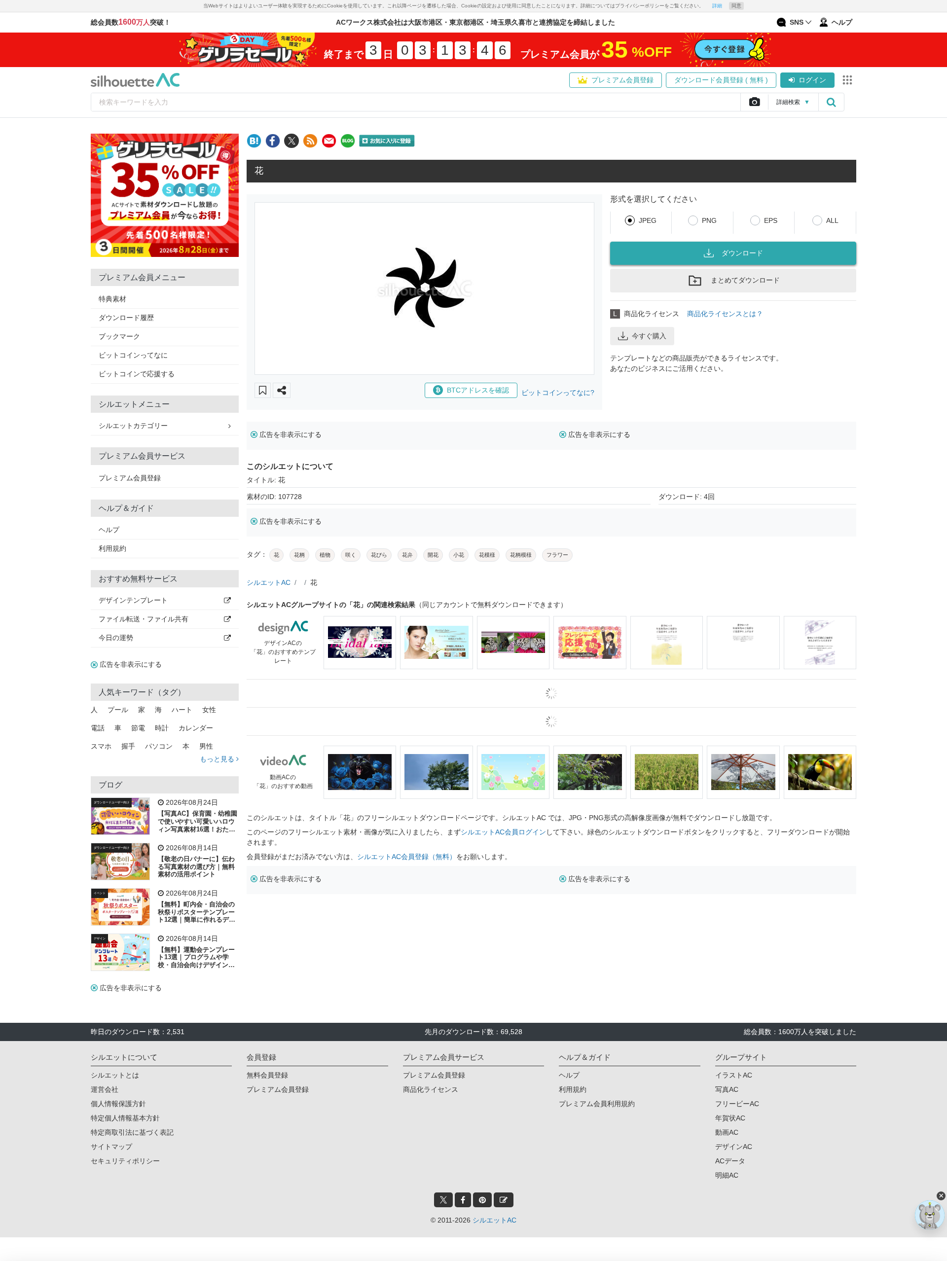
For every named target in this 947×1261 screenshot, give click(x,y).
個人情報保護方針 (118, 1104)
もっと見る (218, 759)
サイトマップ (111, 1147)
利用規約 (112, 548)
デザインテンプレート (133, 600)
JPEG (647, 220)
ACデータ (730, 1161)
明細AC (726, 1175)
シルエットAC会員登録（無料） (406, 857)
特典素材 (112, 299)
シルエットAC (269, 582)
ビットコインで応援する (137, 374)
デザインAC (733, 1147)
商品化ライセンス (430, 1089)
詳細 (717, 5)
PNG (709, 220)
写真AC (726, 1089)
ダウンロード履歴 (126, 318)
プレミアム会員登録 (622, 80)
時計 (162, 728)
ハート (182, 710)
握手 (128, 746)
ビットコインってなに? (557, 392)
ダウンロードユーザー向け (111, 802)
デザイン (100, 938)
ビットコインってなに (133, 355)
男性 (206, 746)
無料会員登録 (267, 1075)
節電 (138, 728)
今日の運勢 (116, 638)
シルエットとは (115, 1075)
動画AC (726, 1132)
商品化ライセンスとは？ (725, 314)
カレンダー (196, 728)
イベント (100, 893)
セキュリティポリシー (125, 1161)
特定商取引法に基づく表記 (132, 1132)
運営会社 (104, 1089)
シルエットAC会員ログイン (503, 832)
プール (118, 710)
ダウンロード (742, 253)
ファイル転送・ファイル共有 (143, 619)
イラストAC (733, 1075)
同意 (736, 5)
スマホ (101, 746)
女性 (209, 710)
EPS (770, 220)
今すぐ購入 (649, 336)
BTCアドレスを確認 (478, 390)
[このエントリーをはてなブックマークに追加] (254, 141)
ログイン (812, 80)
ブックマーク (119, 336)
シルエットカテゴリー (133, 426)
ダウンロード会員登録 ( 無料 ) (721, 80)
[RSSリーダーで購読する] (310, 141)
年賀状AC (730, 1118)
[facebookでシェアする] (272, 141)
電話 (98, 728)
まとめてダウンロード (745, 280)
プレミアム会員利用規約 (597, 1104)
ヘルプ (109, 530)
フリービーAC (737, 1104)
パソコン (159, 746)
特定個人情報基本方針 (125, 1118)
